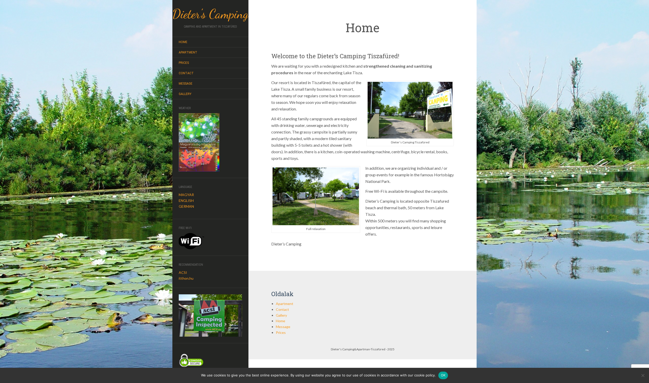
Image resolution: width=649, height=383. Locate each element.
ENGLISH (186, 200)
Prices (184, 63)
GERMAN (186, 206)
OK (443, 375)
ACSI (183, 272)
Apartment (188, 52)
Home (183, 42)
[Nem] (642, 375)
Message (185, 83)
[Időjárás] (199, 127)
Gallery (185, 94)
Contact (186, 73)
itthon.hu (186, 278)
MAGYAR (186, 195)
